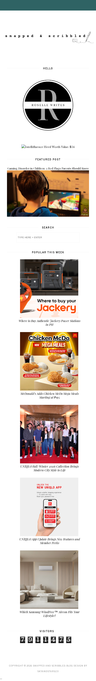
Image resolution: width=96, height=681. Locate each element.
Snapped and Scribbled (49, 665)
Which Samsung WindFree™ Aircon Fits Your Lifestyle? (50, 614)
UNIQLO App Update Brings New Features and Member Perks (49, 541)
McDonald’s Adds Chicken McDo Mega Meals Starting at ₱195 (50, 395)
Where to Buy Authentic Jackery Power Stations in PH (49, 322)
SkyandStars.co (48, 671)
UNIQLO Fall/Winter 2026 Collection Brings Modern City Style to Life (49, 468)
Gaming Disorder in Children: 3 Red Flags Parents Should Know (48, 168)
